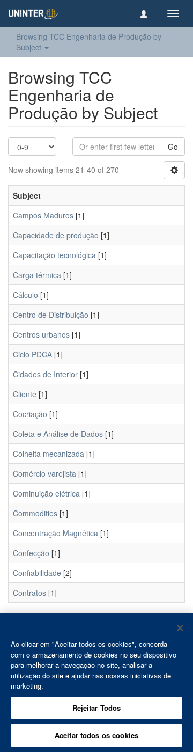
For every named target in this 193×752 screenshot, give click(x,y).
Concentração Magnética (55, 533)
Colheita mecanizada (48, 453)
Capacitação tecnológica (54, 255)
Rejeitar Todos (96, 708)
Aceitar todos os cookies (96, 735)
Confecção (31, 552)
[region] (96, 682)
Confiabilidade (37, 572)
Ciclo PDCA (32, 354)
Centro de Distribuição (50, 314)
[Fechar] (180, 628)
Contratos (29, 592)
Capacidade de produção (56, 235)
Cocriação (30, 413)
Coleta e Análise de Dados (58, 433)
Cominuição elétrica (46, 493)
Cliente (24, 394)
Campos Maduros (43, 215)
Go (173, 146)
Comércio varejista (44, 473)
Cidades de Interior (45, 374)
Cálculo (25, 294)
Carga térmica (37, 274)
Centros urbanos (41, 334)
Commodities (35, 513)
